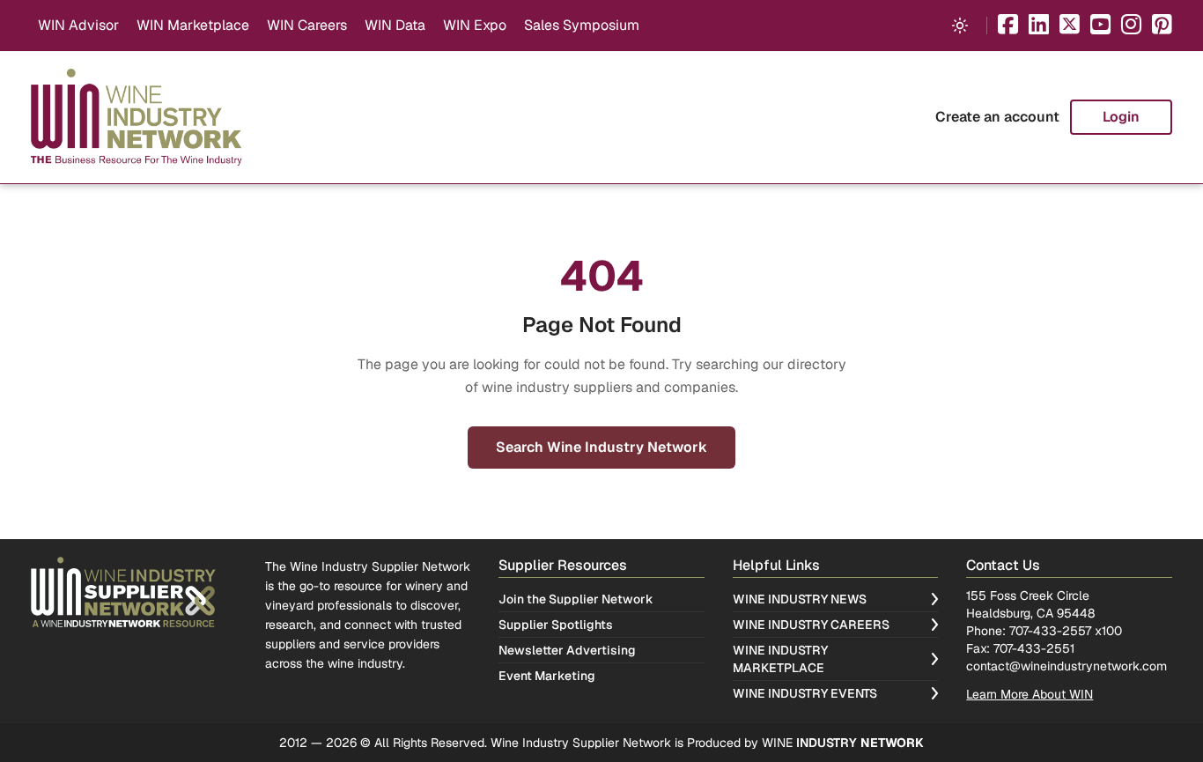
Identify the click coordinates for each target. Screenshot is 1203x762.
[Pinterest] (1162, 26)
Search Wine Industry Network (601, 447)
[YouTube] (1100, 26)
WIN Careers (307, 25)
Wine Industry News (800, 599)
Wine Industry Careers (811, 625)
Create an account (997, 116)
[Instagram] (1131, 26)
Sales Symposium (581, 25)
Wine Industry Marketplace (780, 659)
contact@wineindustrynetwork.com (1066, 666)
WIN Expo (474, 25)
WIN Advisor (78, 25)
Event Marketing (546, 676)
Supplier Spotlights (555, 625)
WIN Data (395, 25)
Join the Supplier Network (575, 599)
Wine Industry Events (805, 693)
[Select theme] (960, 25)
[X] (1069, 26)
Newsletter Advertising (567, 650)
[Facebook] (1008, 26)
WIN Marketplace (193, 25)
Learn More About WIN (1029, 694)
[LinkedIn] (1039, 26)
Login (1121, 116)
